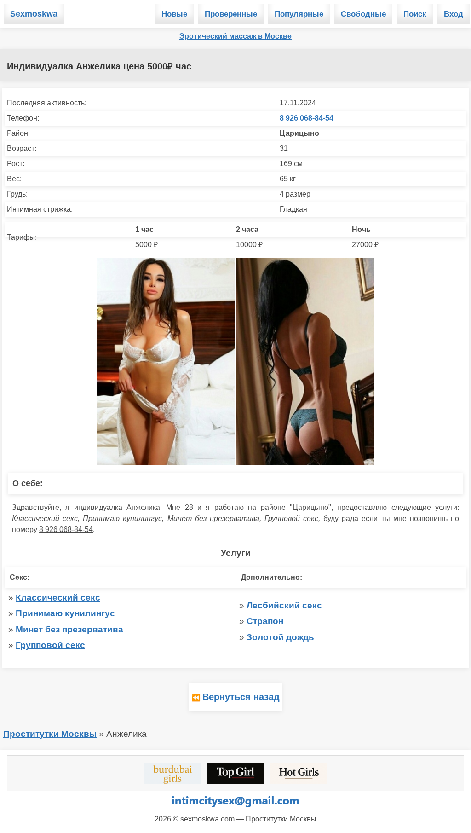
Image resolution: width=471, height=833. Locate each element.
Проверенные (231, 14)
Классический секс (58, 597)
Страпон (265, 621)
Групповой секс (50, 645)
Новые (174, 14)
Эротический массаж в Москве (235, 36)
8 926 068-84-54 (306, 118)
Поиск (414, 14)
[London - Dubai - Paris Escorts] (172, 773)
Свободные (363, 14)
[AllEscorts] (298, 773)
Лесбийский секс (284, 605)
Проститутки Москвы (50, 734)
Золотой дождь (280, 637)
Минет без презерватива (69, 629)
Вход (453, 14)
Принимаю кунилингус (65, 613)
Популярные (299, 14)
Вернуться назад (241, 697)
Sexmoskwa (33, 13)
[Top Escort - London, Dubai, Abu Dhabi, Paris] (235, 773)
